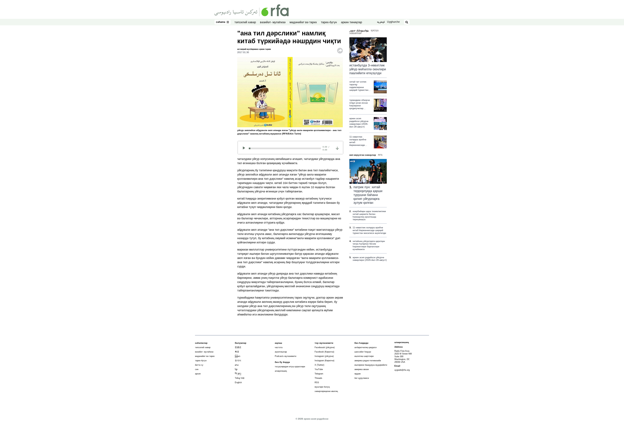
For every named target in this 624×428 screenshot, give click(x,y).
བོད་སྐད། (238, 373)
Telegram (319, 373)
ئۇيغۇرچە (381, 22)
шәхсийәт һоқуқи (362, 352)
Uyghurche (393, 21)
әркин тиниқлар (351, 22)
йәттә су (199, 365)
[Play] (245, 148)
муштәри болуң (322, 387)
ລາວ (237, 365)
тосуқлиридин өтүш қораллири (290, 366)
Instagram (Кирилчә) (324, 360)
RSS (317, 382)
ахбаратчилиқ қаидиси (365, 347)
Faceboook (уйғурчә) (325, 347)
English (238, 382)
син (196, 369)
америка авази (361, 369)
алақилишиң (281, 371)
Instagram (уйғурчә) (324, 356)
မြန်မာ (237, 356)
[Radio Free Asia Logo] (251, 10)
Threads (318, 378)
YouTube (319, 369)
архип (198, 373)
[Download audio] (337, 148)
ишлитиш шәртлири (364, 356)
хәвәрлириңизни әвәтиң (326, 391)
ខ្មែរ (236, 369)
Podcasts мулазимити (285, 356)
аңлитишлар (281, 352)
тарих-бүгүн (329, 22)
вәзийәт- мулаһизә (273, 22)
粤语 (237, 352)
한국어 (238, 360)
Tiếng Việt (239, 378)
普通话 (238, 347)
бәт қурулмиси (361, 378)
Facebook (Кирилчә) (324, 352)
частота (278, 347)
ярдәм (357, 373)
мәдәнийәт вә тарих (303, 22)
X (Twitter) (319, 365)
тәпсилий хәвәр (245, 22)
